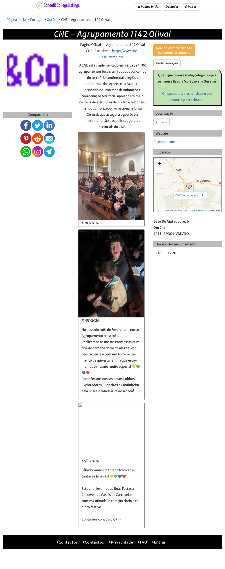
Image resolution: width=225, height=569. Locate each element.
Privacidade (122, 542)
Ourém (52, 20)
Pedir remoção (167, 63)
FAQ (143, 542)
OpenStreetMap (198, 210)
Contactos (68, 542)
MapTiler (182, 210)
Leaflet (169, 210)
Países (191, 7)
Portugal (36, 20)
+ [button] (159, 163)
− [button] (159, 170)
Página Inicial (149, 7)
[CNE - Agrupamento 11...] (189, 186)
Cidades (172, 7)
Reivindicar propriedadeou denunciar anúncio (174, 50)
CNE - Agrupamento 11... (190, 195)
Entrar (160, 542)
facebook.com (164, 142)
